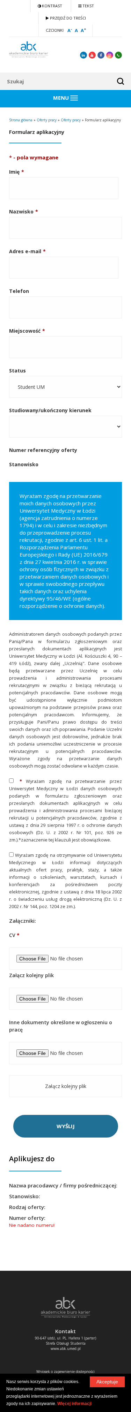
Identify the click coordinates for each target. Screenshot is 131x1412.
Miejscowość (25, 330)
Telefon (19, 291)
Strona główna (20, 120)
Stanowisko (23, 464)
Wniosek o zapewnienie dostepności (65, 1371)
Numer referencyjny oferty (43, 450)
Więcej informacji (74, 1403)
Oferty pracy (47, 120)
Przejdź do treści (67, 18)
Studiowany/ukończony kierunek (50, 410)
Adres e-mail (25, 251)
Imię (14, 171)
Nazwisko (21, 211)
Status (17, 370)
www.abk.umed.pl (66, 1348)
